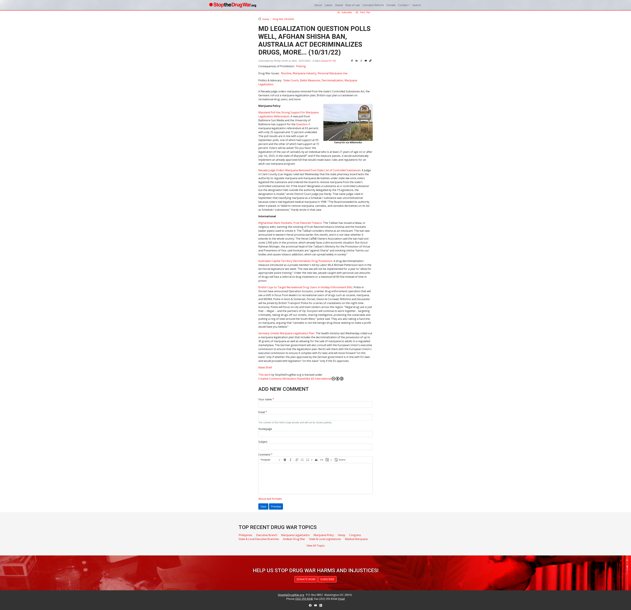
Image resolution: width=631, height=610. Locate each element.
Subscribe (346, 12)
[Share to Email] (365, 60)
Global (339, 5)
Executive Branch (266, 535)
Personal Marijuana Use (332, 73)
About (318, 5)
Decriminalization (332, 80)
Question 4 (303, 124)
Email (261, 412)
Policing (301, 66)
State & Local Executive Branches (259, 539)
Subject (262, 442)
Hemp (341, 535)
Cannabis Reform (373, 5)
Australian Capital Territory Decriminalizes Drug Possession (295, 261)
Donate (391, 5)
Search (416, 5)
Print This (364, 12)
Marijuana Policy (324, 535)
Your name (265, 399)
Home (265, 19)
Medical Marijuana (356, 539)
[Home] (232, 5)
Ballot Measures (310, 80)
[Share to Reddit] (361, 60)
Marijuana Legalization (295, 535)
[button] (370, 60)
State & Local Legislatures (325, 539)
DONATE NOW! (306, 579)
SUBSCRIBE (327, 579)
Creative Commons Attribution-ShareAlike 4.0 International (294, 378)
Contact (403, 5)
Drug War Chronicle (283, 19)
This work (264, 374)
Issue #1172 (328, 60)
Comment (264, 454)
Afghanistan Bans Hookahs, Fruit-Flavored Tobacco (290, 223)
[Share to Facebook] (352, 60)
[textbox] (315, 478)
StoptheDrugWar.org (291, 595)
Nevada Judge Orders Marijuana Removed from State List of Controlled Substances (309, 170)
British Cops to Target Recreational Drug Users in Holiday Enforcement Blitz (305, 287)
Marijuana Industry (304, 73)
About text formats (270, 499)
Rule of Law (352, 5)
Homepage (265, 429)
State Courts (291, 80)
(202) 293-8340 (304, 599)
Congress (355, 535)
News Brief (265, 367)
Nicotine (286, 73)
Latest (328, 5)
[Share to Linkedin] (356, 60)
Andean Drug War (294, 539)
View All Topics (315, 545)
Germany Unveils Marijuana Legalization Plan (286, 333)
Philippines (245, 535)
